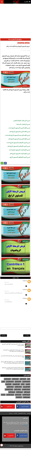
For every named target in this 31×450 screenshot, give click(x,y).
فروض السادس (10, 394)
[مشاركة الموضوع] (2, 163)
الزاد (13, 445)
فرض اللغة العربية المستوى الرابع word (19, 128)
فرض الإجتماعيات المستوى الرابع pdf (20, 153)
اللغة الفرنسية (26, 386)
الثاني (3, 381)
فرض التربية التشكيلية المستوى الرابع (20, 157)
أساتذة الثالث (15, 379)
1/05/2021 (7, 282)
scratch (18, 397)
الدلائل (22, 384)
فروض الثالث (19, 392)
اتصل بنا (15, 413)
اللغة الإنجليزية (16, 384)
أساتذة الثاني (7, 379)
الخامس (28, 384)
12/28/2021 (7, 299)
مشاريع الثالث (26, 397)
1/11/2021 (7, 291)
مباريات (3, 394)
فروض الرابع (25, 168)
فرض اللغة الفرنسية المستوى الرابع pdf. (19, 139)
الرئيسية (27, 43)
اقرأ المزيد (25, 425)
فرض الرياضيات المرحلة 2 (23, 124)
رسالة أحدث (26, 335)
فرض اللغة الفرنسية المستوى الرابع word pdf (17, 135)
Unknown (25, 280)
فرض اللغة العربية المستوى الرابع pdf (20, 131)
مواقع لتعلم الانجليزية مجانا (15, 39)
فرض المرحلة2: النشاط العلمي (21, 120)
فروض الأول (27, 392)
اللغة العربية (8, 384)
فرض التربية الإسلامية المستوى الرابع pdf (19, 146)
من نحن (11, 413)
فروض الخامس (26, 394)
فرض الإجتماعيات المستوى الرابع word (19, 150)
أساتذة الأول (23, 379)
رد (26, 286)
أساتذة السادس (9, 381)
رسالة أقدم (3, 335)
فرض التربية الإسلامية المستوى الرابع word (18, 142)
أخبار (28, 379)
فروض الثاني (12, 392)
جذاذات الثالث (18, 386)
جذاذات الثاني (10, 386)
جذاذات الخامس (26, 389)
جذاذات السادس (9, 389)
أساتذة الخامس (26, 381)
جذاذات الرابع (18, 389)
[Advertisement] (15, 19)
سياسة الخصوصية (22, 413)
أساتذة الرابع (18, 381)
